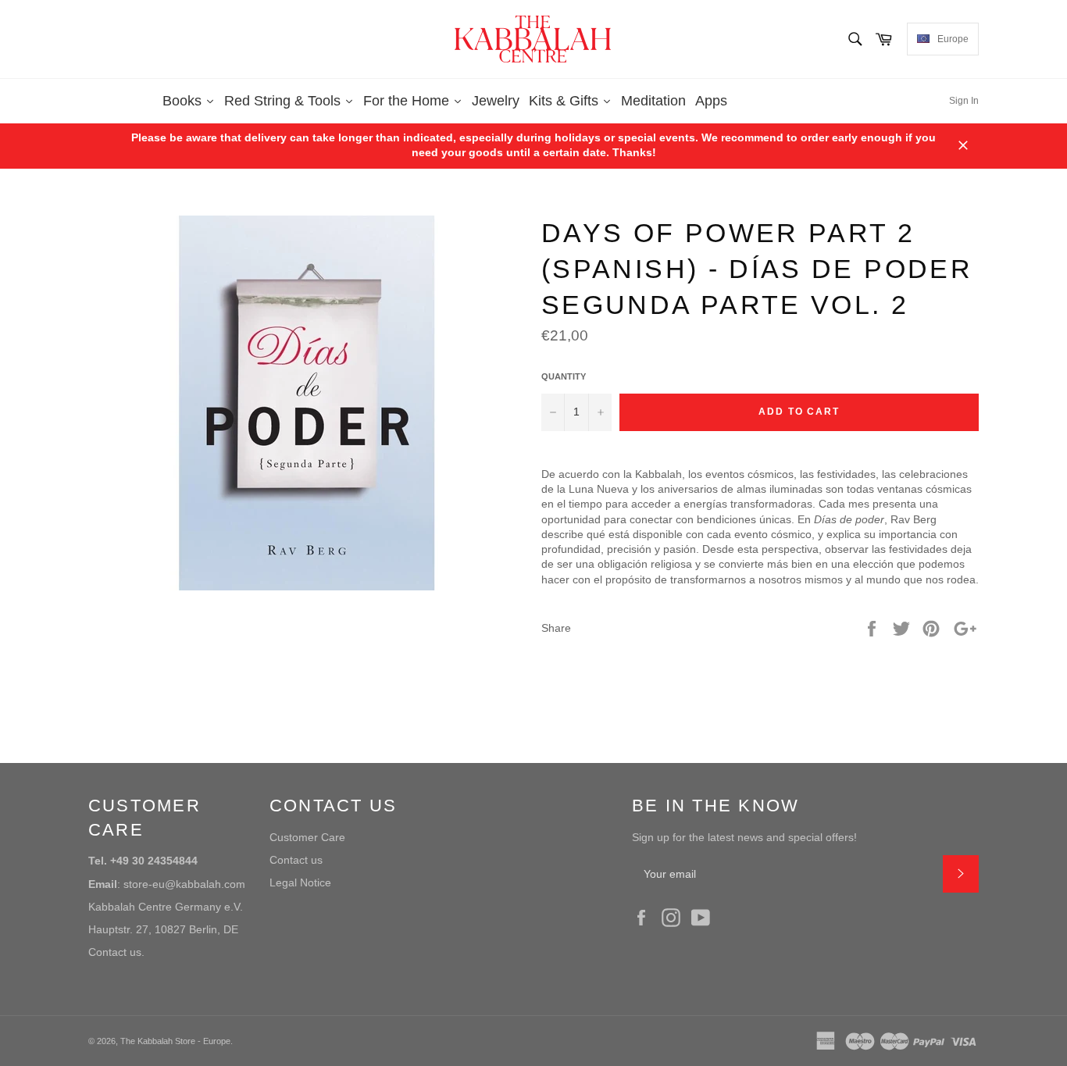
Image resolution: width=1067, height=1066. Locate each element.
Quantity (563, 376)
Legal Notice (300, 882)
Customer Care (307, 837)
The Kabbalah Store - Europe (175, 1041)
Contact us (296, 860)
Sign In (964, 100)
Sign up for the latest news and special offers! (744, 837)
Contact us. (116, 952)
